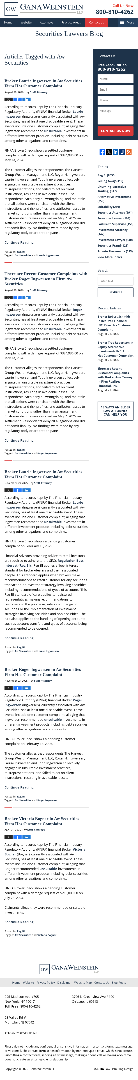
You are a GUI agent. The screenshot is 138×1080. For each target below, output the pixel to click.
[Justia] (122, 152)
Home (8, 22)
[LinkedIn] (115, 152)
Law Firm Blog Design (114, 1069)
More (130, 22)
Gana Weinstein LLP (42, 1069)
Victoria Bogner (46, 935)
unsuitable (53, 131)
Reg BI (21, 251)
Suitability (109, 207)
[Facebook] (102, 152)
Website (26, 22)
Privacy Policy (45, 983)
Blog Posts (119, 983)
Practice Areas (71, 22)
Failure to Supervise (115, 224)
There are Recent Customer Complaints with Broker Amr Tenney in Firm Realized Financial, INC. (115, 377)
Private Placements (115, 251)
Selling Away (110, 181)
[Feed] (128, 152)
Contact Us (96, 22)
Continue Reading (18, 242)
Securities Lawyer (114, 218)
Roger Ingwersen (47, 453)
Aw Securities (23, 255)
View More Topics (110, 257)
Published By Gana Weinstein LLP (115, 9)
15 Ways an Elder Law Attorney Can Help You (115, 411)
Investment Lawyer (115, 240)
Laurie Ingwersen (48, 255)
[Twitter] (109, 152)
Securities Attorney (115, 213)
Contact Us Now (115, 131)
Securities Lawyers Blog (43, 9)
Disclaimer (64, 983)
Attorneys (46, 22)
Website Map (83, 983)
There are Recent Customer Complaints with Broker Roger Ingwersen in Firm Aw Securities (45, 278)
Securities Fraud (113, 246)
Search (115, 292)
